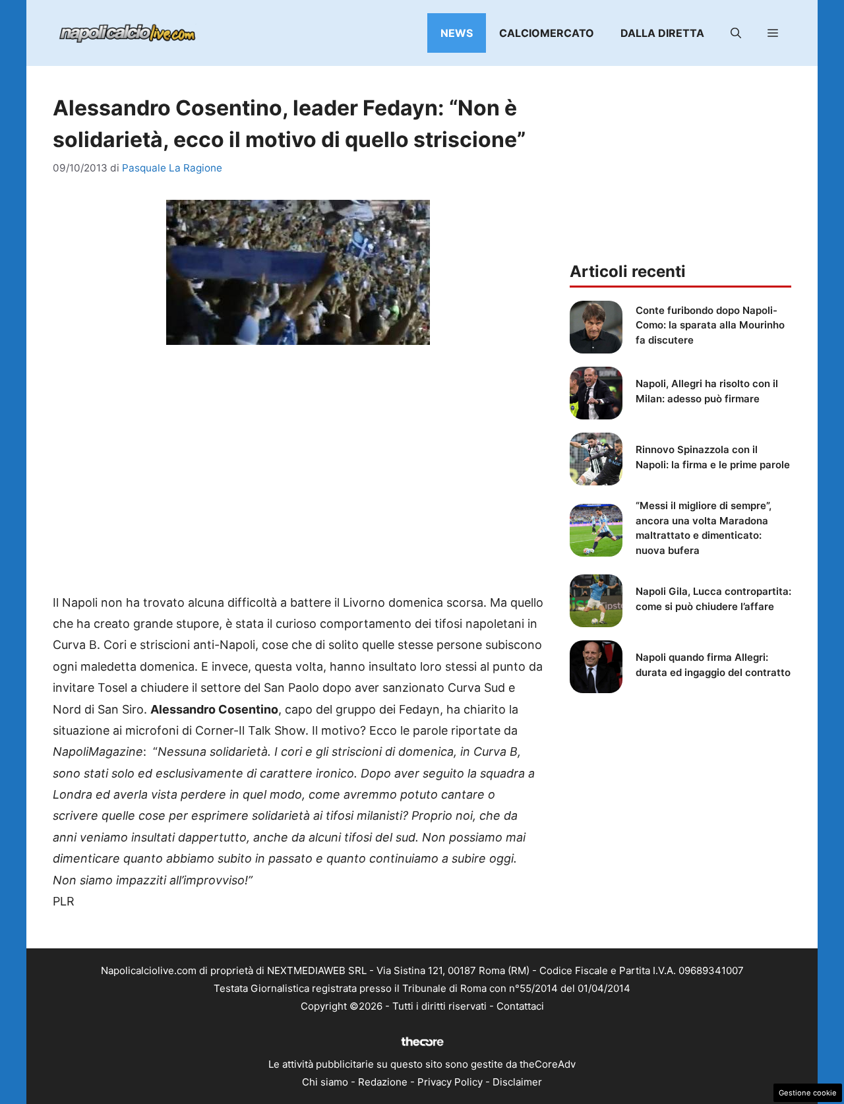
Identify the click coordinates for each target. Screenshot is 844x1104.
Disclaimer (517, 1082)
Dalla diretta (662, 33)
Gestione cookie (808, 1092)
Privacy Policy (450, 1082)
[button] (735, 33)
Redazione (382, 1082)
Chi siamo (325, 1082)
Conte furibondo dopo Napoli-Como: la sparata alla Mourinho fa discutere (710, 325)
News (456, 33)
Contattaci (520, 1006)
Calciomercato (546, 33)
